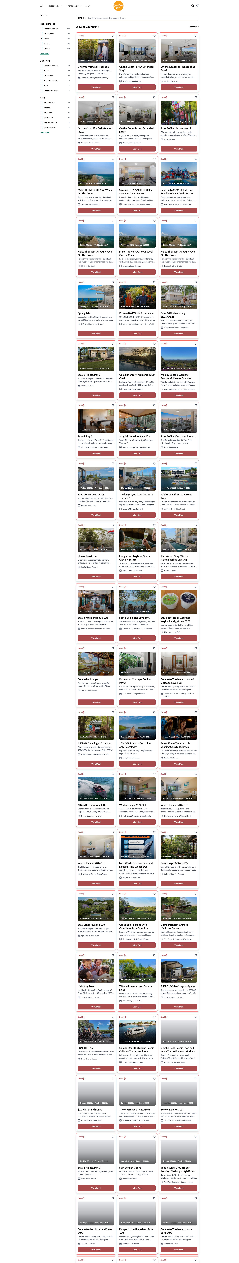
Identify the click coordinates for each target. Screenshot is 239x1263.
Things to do (72, 5)
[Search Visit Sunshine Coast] (192, 5)
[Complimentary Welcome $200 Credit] (137, 359)
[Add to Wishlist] (113, 36)
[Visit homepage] (118, 6)
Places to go (54, 5)
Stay (88, 5)
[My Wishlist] (197, 5)
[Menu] (42, 5)
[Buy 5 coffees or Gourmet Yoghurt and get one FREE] (179, 602)
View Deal (96, 87)
